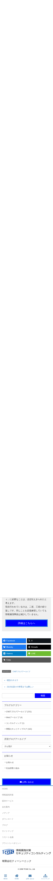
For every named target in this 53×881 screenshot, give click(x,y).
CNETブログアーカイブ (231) (19, 711)
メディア (6, 813)
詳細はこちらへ (26, 623)
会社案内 (6, 807)
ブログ (5, 825)
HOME (5, 789)
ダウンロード (7, 819)
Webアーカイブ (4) (14, 717)
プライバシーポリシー (11, 843)
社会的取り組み (12, 768)
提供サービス (7, 801)
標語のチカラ (12, 680)
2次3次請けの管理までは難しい (20, 687)
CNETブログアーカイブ (21, 672)
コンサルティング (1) (15, 723)
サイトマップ (7, 831)
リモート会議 (7, 837)
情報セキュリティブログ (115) (19, 729)
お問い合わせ (30, 878)
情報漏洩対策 (7, 795)
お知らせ (10, 762)
